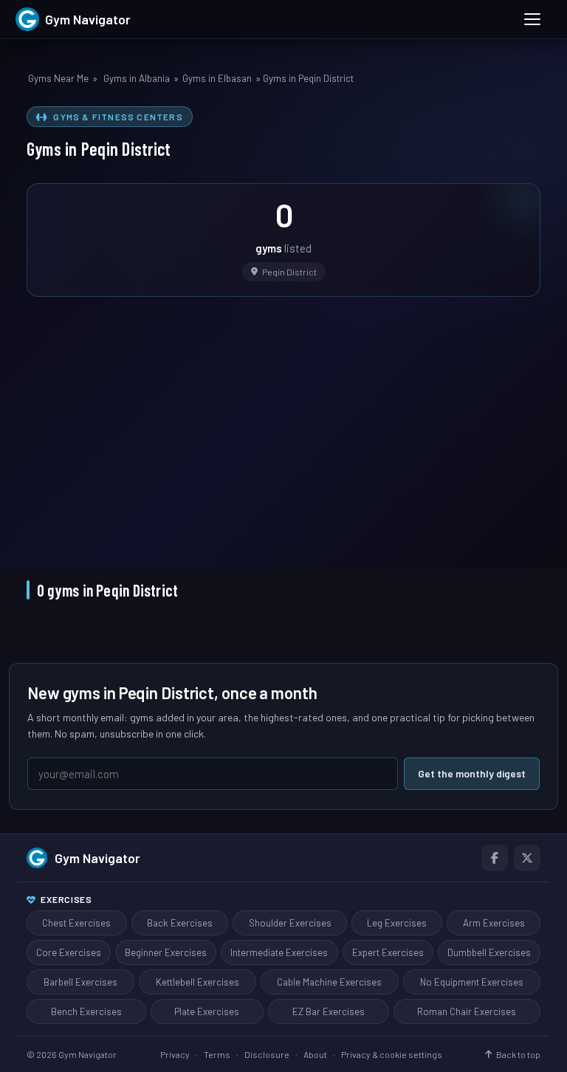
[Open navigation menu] (532, 19)
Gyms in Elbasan (217, 78)
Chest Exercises (76, 923)
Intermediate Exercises (279, 952)
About (315, 1054)
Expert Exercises (388, 952)
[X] (527, 858)
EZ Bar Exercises (328, 1011)
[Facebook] (494, 858)
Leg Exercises (397, 923)
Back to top (518, 1054)
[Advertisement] (283, 422)
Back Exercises (180, 923)
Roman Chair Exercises (466, 1011)
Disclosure (266, 1054)
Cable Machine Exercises (329, 982)
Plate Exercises (206, 1011)
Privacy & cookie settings (391, 1054)
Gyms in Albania (136, 78)
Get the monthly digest (472, 773)
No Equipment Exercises (471, 982)
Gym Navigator (97, 858)
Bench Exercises (86, 1011)
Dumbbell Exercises (489, 952)
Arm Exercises (494, 923)
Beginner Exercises (166, 952)
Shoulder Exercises (290, 923)
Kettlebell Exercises (197, 982)
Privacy (175, 1054)
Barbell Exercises (80, 982)
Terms (217, 1054)
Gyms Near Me (58, 78)
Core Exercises (68, 952)
